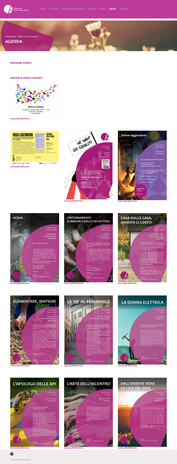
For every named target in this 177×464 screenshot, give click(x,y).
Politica (102, 9)
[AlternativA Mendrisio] (16, 12)
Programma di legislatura (73, 9)
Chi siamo (53, 9)
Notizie (91, 9)
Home (43, 9)
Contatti (123, 9)
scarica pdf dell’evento (19, 119)
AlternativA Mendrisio (19, 460)
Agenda (112, 9)
